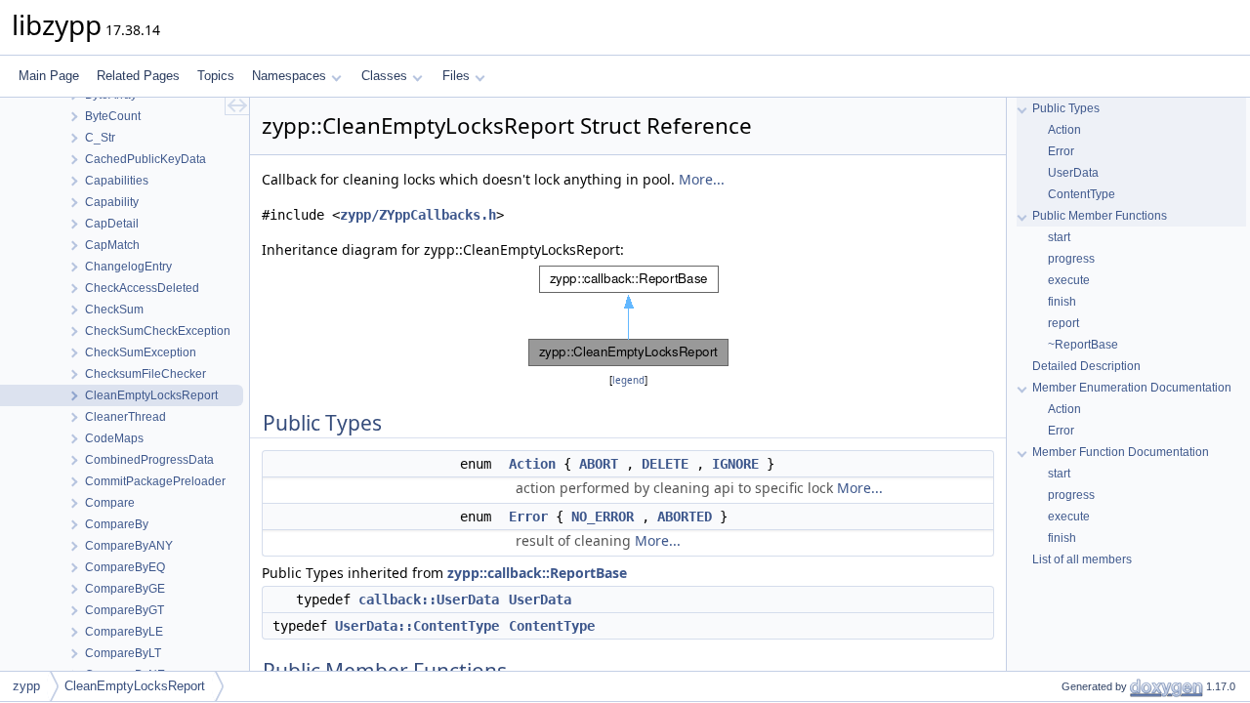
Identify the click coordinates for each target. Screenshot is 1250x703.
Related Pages (138, 75)
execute (1069, 280)
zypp (26, 686)
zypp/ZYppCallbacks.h (418, 215)
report (1063, 323)
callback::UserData (428, 599)
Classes (384, 75)
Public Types (1066, 108)
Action (532, 464)
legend (628, 380)
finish (1062, 302)
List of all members (1082, 559)
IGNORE (735, 464)
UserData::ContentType (417, 626)
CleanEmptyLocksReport (134, 686)
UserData (540, 599)
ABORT (598, 464)
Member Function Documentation (1120, 452)
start (1059, 237)
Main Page (49, 75)
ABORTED (684, 516)
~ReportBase (1083, 345)
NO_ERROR (602, 516)
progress (1071, 259)
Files (456, 75)
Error (528, 516)
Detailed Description (1086, 366)
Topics (215, 75)
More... (702, 179)
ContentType (552, 626)
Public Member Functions (1099, 216)
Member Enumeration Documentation (1131, 387)
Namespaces (289, 75)
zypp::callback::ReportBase (537, 572)
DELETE (665, 464)
